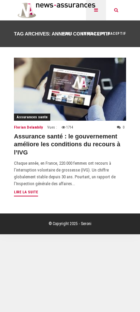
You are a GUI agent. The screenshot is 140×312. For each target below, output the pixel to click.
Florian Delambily (28, 127)
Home (67, 33)
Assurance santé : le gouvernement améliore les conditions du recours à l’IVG (67, 144)
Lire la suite (26, 192)
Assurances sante (32, 117)
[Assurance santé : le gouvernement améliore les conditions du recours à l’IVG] (70, 89)
